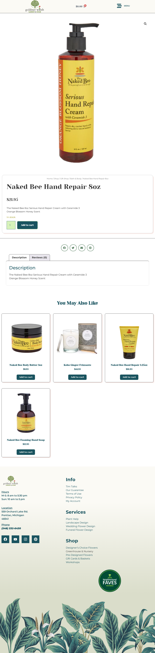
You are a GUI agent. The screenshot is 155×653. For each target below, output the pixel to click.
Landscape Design (77, 522)
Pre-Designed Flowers (79, 555)
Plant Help (72, 519)
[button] (145, 23)
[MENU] (119, 5)
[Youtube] (15, 539)
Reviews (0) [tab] (39, 257)
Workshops (73, 562)
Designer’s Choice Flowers (82, 547)
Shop (56, 178)
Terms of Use (73, 493)
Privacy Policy (74, 497)
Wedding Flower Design (80, 526)
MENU (127, 5)
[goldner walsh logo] (10, 485)
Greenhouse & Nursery (79, 551)
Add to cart (27, 225)
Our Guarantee (75, 490)
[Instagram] (25, 539)
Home (50, 178)
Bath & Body (75, 178)
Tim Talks (71, 486)
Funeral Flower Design (79, 529)
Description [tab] (19, 257)
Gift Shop (64, 178)
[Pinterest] (36, 539)
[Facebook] (5, 539)
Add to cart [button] (26, 377)
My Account (73, 501)
